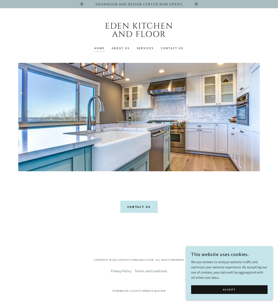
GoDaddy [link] (135, 290)
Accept (229, 289)
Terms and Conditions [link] (151, 271)
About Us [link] (121, 48)
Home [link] (99, 48)
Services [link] (145, 48)
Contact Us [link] (172, 48)
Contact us (139, 207)
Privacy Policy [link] (121, 271)
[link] (139, 35)
